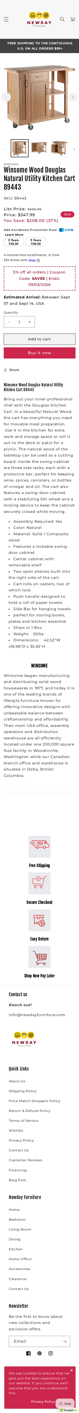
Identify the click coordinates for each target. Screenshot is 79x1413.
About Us (17, 1081)
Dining (15, 1239)
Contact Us (19, 1150)
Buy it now (39, 353)
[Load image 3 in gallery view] (59, 148)
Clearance (18, 1279)
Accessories (19, 1269)
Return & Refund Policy (29, 1111)
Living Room (20, 1229)
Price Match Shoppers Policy (34, 1101)
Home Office (20, 1259)
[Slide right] (73, 97)
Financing (18, 1170)
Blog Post (17, 1180)
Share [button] (14, 370)
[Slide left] (6, 97)
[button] (6, 19)
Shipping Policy (23, 1091)
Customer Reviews (25, 1160)
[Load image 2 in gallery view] (39, 148)
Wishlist (16, 1130)
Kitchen (16, 1249)
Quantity (11, 312)
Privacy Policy (21, 1140)
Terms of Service (23, 1121)
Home (14, 1210)
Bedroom (17, 1219)
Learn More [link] (14, 234)
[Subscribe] (64, 1341)
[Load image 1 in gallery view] (20, 148)
